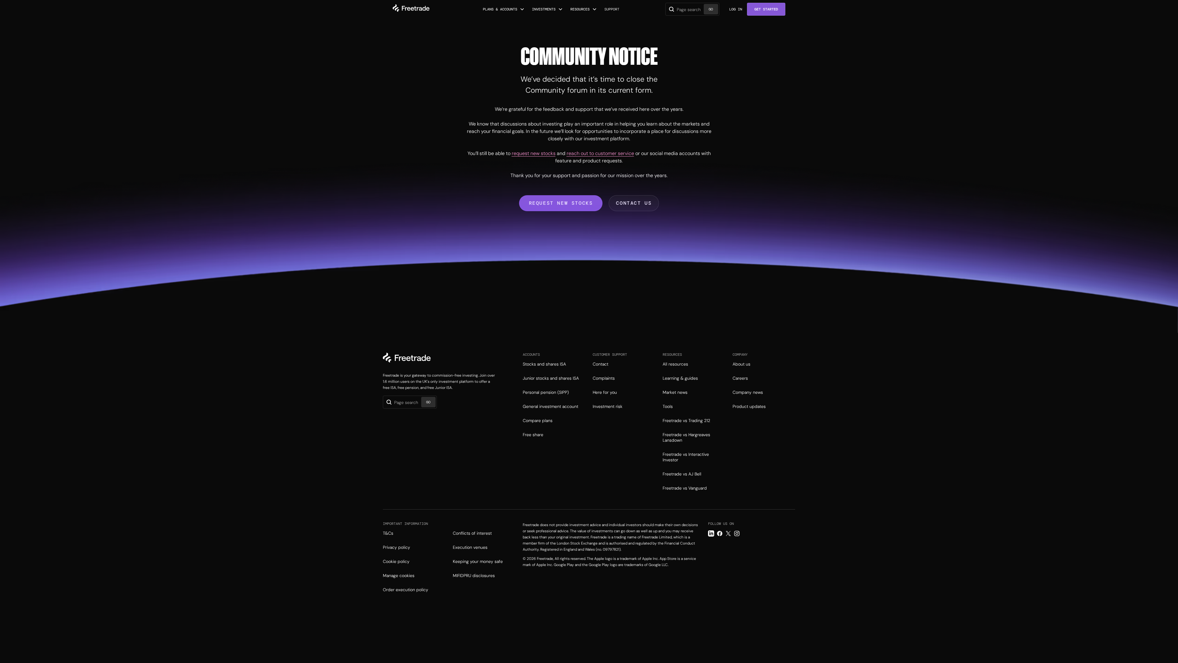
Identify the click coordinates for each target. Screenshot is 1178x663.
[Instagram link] (737, 533)
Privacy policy (396, 547)
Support (611, 9)
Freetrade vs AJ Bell (682, 474)
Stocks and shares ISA (544, 364)
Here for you (605, 392)
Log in (735, 9)
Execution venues (470, 547)
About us (741, 364)
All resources (675, 364)
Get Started (766, 9)
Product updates (749, 406)
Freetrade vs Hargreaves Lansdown (686, 437)
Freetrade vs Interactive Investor (686, 457)
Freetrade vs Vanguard (685, 488)
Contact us (634, 203)
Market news (675, 392)
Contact (600, 364)
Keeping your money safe (478, 561)
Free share (533, 434)
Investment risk (607, 406)
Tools (668, 406)
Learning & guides (680, 378)
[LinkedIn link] (711, 533)
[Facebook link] (720, 533)
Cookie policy (396, 561)
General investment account (550, 406)
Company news (748, 392)
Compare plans (537, 420)
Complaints (604, 378)
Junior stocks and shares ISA (551, 378)
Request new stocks (561, 203)
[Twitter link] (728, 533)
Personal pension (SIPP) (546, 392)
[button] (504, 9)
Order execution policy (405, 589)
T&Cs (388, 533)
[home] (411, 9)
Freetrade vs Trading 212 (686, 420)
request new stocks (534, 153)
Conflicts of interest (472, 533)
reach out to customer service (600, 153)
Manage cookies (398, 575)
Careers (740, 378)
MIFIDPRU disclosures (474, 575)
